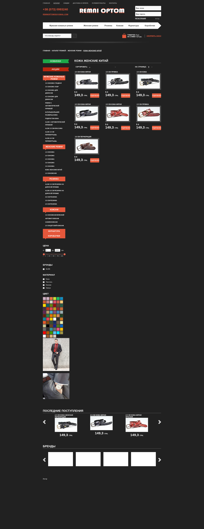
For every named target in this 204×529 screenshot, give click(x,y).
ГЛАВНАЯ (46, 3)
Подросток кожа (52, 118)
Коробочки (150, 26)
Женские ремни (91, 26)
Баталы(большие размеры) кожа (52, 113)
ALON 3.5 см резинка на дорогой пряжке (54, 185)
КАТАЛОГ (56, 3)
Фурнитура (133, 26)
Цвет (46, 294)
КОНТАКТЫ (113, 3)
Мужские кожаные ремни (61, 26)
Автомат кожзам (52, 218)
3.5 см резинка (51, 200)
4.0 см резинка (51, 197)
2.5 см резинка (51, 204)
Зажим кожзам (51, 222)
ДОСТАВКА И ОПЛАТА (80, 3)
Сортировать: (82, 67)
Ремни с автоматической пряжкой (52, 105)
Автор (45, 479)
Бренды (49, 446)
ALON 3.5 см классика (53, 128)
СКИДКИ (66, 3)
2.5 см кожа (49, 159)
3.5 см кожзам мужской (54, 215)
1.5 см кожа (49, 152)
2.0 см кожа (49, 155)
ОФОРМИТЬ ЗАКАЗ (154, 36)
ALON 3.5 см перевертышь (51, 133)
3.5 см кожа (49, 166)
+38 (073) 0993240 (55, 9)
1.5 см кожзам (51, 173)
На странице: (141, 67)
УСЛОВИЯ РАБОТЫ (99, 3)
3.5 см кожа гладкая (53, 83)
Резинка (108, 26)
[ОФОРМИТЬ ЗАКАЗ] (124, 35)
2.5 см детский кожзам (54, 225)
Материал (49, 275)
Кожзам (119, 26)
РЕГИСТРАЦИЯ (140, 18)
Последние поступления (63, 410)
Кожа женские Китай (53, 170)
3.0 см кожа (49, 163)
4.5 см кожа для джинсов (51, 98)
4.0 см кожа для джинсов (51, 91)
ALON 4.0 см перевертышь (51, 139)
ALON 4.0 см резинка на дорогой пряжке (54, 192)
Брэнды (48, 265)
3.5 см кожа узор (52, 87)
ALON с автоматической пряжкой (55, 123)
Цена (46, 245)
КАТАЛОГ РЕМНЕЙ (59, 51)
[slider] (43, 254)
